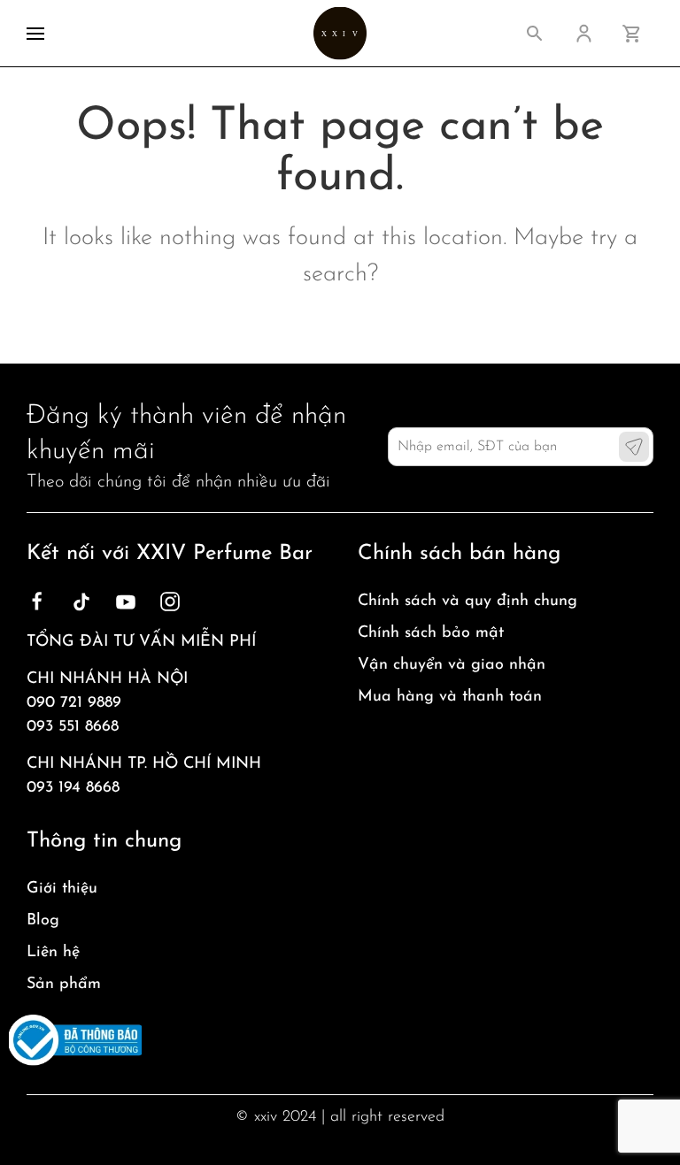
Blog (43, 921)
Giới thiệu (62, 889)
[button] (35, 33)
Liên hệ (53, 953)
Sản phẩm (64, 985)
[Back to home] (340, 33)
